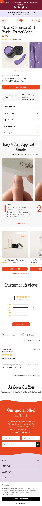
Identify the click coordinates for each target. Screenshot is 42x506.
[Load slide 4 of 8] (21, 71)
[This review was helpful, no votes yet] (34, 375)
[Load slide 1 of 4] (18, 223)
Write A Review (21, 324)
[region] (21, 494)
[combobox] (32, 340)
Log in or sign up (28, 99)
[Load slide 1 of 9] (14, 273)
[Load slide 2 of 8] (17, 71)
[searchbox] (11, 335)
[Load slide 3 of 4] (22, 223)
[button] (3, 20)
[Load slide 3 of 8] (19, 71)
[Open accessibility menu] (2, 1)
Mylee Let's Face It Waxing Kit (12, 260)
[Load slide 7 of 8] (25, 71)
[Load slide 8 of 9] (26, 273)
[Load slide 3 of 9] (18, 273)
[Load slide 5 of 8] (22, 71)
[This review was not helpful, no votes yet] (38, 375)
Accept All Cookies (21, 498)
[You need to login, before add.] (26, 66)
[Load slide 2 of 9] (17, 273)
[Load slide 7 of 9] (25, 273)
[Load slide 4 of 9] (20, 273)
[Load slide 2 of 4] (21, 223)
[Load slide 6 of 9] (23, 273)
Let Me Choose (21, 503)
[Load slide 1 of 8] (15, 71)
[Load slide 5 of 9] (22, 273)
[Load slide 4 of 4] (24, 223)
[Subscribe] (38, 444)
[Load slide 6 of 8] (24, 71)
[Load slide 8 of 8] (27, 71)
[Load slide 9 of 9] (28, 273)
